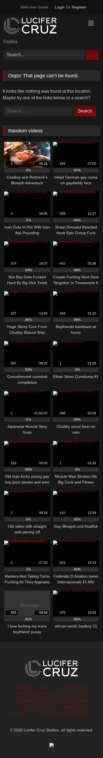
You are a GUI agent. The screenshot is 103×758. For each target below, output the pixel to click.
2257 (46, 687)
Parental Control (37, 707)
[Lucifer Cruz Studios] (42, 26)
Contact (77, 694)
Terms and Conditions (39, 694)
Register (79, 7)
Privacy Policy (74, 687)
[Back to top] (86, 741)
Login (60, 7)
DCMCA (23, 687)
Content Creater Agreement (62, 713)
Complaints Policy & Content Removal (51, 700)
